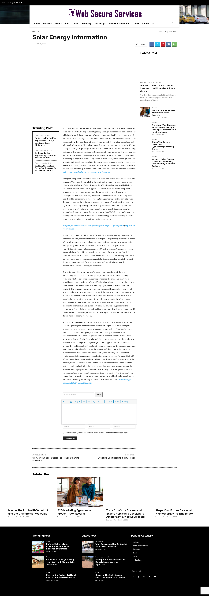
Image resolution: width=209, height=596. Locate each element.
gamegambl (118, 225)
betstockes (79, 225)
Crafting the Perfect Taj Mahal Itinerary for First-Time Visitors (45, 168)
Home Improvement (102, 557)
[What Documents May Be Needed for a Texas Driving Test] (87, 547)
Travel (37, 135)
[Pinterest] (163, 44)
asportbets (130, 225)
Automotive (99, 541)
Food (97, 572)
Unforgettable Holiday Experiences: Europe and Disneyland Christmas (45, 141)
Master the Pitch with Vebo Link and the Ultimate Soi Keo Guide (157, 88)
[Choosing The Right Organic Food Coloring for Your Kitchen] (87, 578)
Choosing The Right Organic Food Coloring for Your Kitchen (110, 576)
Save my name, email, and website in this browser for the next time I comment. (97, 433)
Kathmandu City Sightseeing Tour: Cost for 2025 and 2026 (45, 155)
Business (35, 32)
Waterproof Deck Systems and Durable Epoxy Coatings (110, 560)
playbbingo (68, 228)
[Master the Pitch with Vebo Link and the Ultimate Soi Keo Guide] (158, 68)
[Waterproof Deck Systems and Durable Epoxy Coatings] (87, 562)
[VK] (168, 44)
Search (98, 395)
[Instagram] (138, 577)
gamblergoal (105, 225)
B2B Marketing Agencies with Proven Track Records (163, 112)
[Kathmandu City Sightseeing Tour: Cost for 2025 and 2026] (38, 562)
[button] (173, 23)
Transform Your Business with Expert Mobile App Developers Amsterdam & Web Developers (164, 128)
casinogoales (91, 225)
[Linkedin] (144, 577)
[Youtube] (155, 577)
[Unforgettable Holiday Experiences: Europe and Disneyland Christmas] (38, 547)
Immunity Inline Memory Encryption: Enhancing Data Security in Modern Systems (163, 162)
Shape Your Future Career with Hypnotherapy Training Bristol (163, 145)
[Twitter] (157, 44)
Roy (149, 82)
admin (154, 118)
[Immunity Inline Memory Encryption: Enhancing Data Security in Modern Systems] (145, 160)
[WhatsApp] (174, 44)
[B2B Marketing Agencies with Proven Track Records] (145, 112)
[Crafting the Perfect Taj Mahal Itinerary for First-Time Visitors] (38, 578)
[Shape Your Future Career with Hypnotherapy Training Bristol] (145, 143)
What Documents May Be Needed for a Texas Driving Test (111, 545)
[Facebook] (151, 44)
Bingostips (68, 225)
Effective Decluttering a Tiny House (116, 458)
